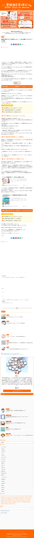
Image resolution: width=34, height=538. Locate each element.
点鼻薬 (19, 499)
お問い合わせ (18, 33)
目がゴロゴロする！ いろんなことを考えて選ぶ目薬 (11, 353)
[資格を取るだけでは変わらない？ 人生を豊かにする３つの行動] (18, 44)
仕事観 (3, 235)
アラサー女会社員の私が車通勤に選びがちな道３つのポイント (17, 348)
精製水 (6, 501)
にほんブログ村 (4, 512)
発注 (26, 499)
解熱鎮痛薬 (24, 501)
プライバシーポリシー (17, 531)
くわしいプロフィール (17, 390)
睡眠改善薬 (2, 501)
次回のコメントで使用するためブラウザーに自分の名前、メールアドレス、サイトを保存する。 (16, 299)
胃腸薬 (18, 501)
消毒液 (6, 499)
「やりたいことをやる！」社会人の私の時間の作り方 (16, 336)
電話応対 (10, 503)
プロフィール (11, 531)
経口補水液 (10, 501)
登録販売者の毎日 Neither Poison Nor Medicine (17, 534)
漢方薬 (13, 499)
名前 (3, 288)
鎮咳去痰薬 (6, 503)
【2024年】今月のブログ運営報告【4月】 (13, 429)
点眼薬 (16, 499)
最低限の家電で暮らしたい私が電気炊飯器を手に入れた (16, 422)
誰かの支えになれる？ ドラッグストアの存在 (14, 316)
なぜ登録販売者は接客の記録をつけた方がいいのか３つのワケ (17, 416)
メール (3, 292)
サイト (3, 296)
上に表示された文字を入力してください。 (8, 302)
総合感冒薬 (14, 501)
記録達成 (28, 501)
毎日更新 (2, 499)
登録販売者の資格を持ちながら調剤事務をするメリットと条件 (13, 354)
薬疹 (21, 501)
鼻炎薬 (14, 503)
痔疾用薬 (23, 499)
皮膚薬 (29, 499)
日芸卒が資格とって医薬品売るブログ (17, 535)
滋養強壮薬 (9, 499)
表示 (18, 82)
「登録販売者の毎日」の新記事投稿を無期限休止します (16, 410)
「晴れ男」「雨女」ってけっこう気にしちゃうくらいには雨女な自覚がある (19, 435)
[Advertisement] (17, 54)
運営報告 (2, 503)
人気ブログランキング (5, 510)
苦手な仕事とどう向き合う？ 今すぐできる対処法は (15, 323)
